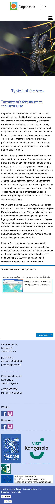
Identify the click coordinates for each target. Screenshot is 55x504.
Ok (6, 502)
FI (42, 7)
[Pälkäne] (11, 462)
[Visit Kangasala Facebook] (4, 429)
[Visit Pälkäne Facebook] (4, 416)
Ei (10, 502)
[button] (50, 18)
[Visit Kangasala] (36, 462)
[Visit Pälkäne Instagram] (10, 416)
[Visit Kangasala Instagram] (10, 429)
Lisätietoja (6, 497)
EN (45, 7)
